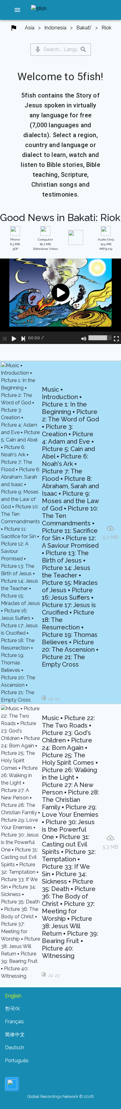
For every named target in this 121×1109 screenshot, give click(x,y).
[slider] (100, 337)
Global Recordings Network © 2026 (60, 1096)
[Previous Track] (4, 338)
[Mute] (83, 338)
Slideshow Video (45, 244)
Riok (106, 28)
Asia (29, 28)
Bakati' (84, 28)
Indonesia (55, 28)
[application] (60, 301)
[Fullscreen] (116, 338)
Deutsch (14, 1047)
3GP (15, 244)
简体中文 (15, 1034)
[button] (17, 10)
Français (14, 1021)
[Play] (14, 338)
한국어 (12, 1008)
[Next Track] (23, 338)
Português (17, 1060)
